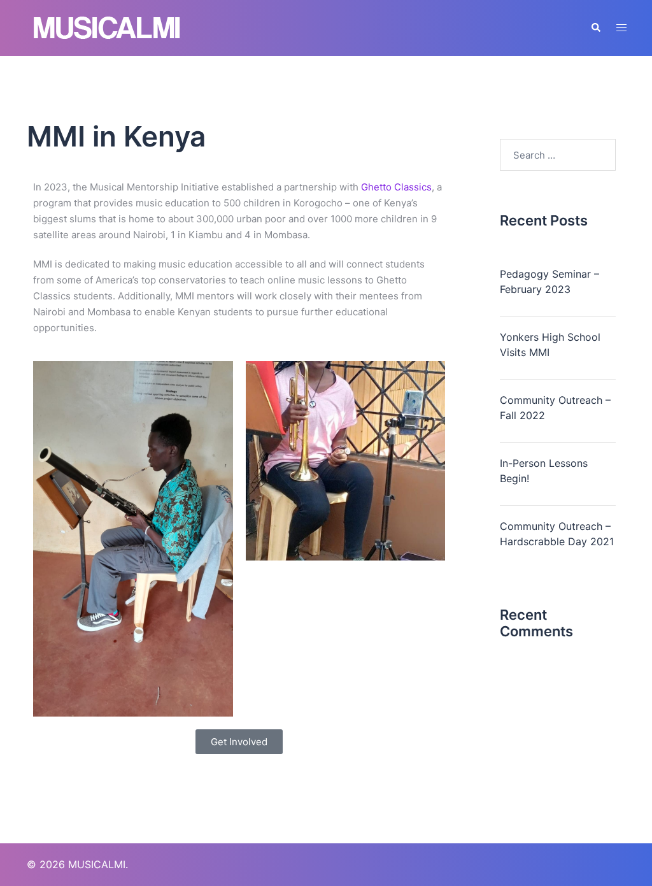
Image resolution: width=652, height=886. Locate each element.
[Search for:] (558, 155)
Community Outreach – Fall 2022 (555, 408)
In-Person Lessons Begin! (544, 471)
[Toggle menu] (621, 28)
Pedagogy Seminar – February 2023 (549, 282)
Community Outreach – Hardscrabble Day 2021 (557, 534)
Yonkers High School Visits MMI (550, 345)
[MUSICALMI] (106, 27)
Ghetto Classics (396, 187)
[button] (595, 28)
